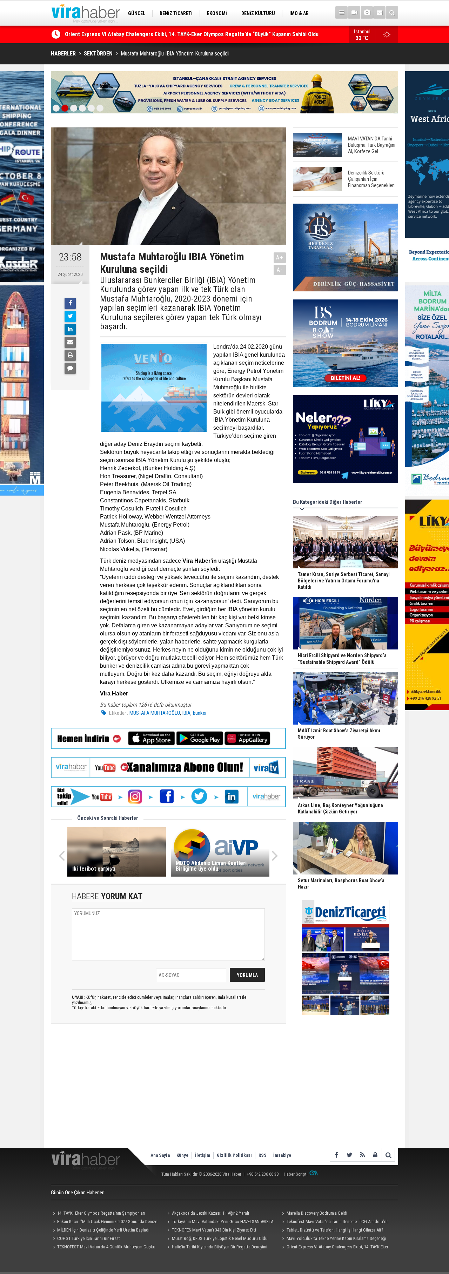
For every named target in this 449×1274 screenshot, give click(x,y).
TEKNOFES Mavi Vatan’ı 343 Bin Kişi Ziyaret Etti (214, 1230)
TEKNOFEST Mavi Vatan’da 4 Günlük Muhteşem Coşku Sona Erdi (103, 1247)
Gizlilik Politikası (234, 1155)
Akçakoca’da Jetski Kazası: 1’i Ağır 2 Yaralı (210, 1213)
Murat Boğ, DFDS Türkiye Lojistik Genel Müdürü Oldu (220, 1238)
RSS (263, 1155)
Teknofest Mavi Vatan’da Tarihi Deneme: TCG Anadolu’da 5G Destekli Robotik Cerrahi (334, 1222)
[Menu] (341, 12)
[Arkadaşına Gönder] (70, 342)
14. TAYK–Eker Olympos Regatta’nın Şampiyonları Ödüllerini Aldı (98, 1213)
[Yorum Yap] (70, 368)
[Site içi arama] (392, 12)
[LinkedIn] (70, 329)
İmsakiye (282, 1155)
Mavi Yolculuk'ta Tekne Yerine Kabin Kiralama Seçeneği (336, 1238)
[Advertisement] (168, 1092)
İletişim (202, 1155)
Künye (182, 1155)
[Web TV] (354, 12)
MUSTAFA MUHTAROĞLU (154, 713)
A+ (279, 257)
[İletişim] (379, 12)
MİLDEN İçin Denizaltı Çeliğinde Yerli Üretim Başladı (103, 1230)
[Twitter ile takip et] (349, 1155)
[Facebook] (70, 303)
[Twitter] (70, 316)
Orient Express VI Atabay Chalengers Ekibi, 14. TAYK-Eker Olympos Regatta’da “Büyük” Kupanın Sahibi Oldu (334, 1247)
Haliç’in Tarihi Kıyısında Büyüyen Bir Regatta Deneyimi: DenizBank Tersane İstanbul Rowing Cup (178, 34)
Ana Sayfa (160, 1155)
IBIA (186, 713)
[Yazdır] (70, 355)
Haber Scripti (296, 1174)
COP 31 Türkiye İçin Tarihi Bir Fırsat (88, 1238)
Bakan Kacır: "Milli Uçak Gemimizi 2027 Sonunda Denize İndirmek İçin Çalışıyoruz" (104, 1222)
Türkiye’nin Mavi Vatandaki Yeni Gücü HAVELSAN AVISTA (222, 1221)
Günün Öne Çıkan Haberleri (78, 1192)
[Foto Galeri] (367, 12)
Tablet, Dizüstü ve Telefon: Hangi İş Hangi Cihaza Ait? (335, 1230)
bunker (200, 713)
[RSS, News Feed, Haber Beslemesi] (362, 1155)
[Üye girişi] (375, 1155)
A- (280, 269)
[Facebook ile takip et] (336, 1155)
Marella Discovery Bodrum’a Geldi (317, 1213)
